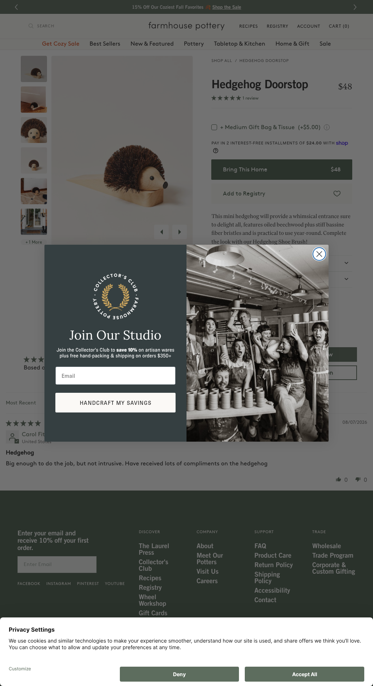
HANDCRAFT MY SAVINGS (116, 402)
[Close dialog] (319, 254)
